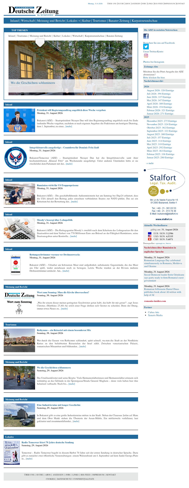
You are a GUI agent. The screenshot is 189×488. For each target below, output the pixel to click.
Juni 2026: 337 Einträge (159, 96)
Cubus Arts (153, 312)
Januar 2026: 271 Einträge (160, 113)
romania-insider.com (155, 301)
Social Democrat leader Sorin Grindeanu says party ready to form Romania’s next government (164, 277)
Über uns (111, 3)
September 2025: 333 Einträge (162, 130)
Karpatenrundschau (144, 20)
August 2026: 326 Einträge (160, 90)
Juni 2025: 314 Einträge (159, 140)
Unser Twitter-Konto (153, 51)
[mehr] (68, 126)
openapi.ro (160, 243)
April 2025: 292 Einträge (159, 147)
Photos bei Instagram (153, 61)
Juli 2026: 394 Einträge (159, 93)
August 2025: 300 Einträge (160, 134)
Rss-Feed (158, 3)
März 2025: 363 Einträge (159, 150)
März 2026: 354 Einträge (159, 106)
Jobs (144, 3)
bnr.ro (168, 243)
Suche (121, 3)
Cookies (50, 478)
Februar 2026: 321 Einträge (160, 110)
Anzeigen (135, 3)
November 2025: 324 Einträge (162, 124)
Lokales (72, 20)
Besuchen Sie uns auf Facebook (159, 42)
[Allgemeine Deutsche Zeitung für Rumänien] (32, 8)
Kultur (86, 20)
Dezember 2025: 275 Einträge (162, 120)
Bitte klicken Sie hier (153, 77)
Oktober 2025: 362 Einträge (161, 127)
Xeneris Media (155, 315)
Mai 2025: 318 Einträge (159, 144)
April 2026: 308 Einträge (159, 103)
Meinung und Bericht (51, 20)
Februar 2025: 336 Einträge (160, 154)
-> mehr (150, 163)
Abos (127, 3)
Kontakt (180, 3)
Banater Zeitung (119, 20)
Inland (14, 20)
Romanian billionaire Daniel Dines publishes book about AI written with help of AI (162, 292)
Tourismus (99, 20)
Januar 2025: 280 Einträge (160, 157)
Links (150, 3)
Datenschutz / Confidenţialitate (75, 478)
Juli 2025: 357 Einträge (159, 137)
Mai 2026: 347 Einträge (159, 100)
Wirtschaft (28, 20)
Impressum (169, 3)
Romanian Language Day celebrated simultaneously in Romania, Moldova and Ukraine (163, 263)
